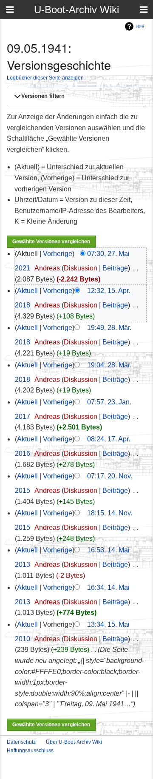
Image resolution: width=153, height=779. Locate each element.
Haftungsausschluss (30, 750)
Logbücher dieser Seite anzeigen (45, 77)
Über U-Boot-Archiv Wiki (74, 742)
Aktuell (27, 290)
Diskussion (80, 268)
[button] (75, 96)
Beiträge (115, 268)
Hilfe (140, 26)
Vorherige (57, 253)
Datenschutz (21, 742)
